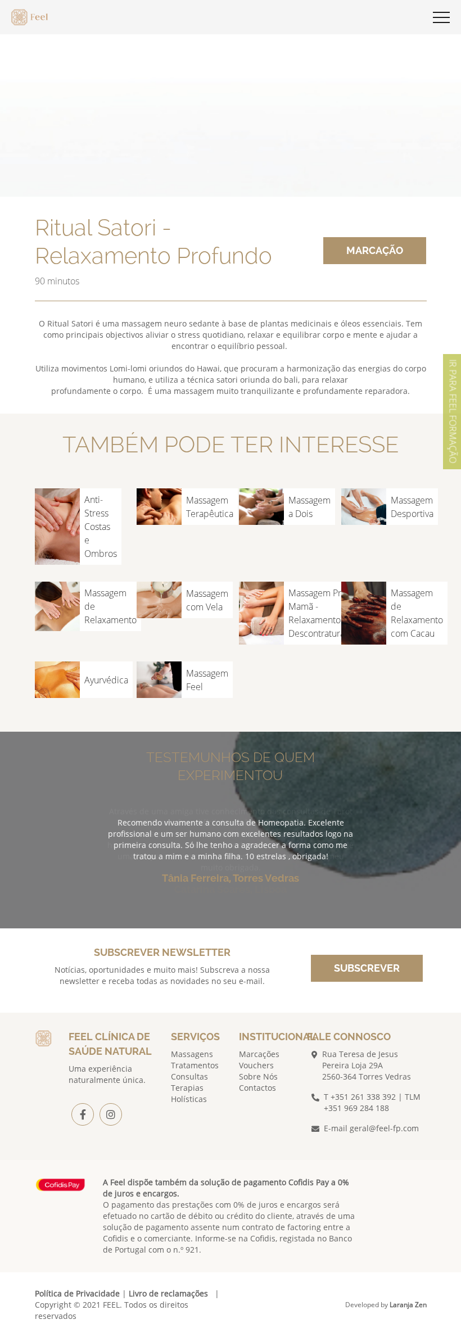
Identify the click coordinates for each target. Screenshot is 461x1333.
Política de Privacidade (77, 1293)
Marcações (259, 1054)
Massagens (192, 1054)
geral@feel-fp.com (384, 1128)
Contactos (257, 1087)
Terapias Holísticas (189, 1093)
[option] (230, 862)
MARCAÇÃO (374, 250)
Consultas (189, 1076)
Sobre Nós (258, 1076)
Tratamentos (195, 1065)
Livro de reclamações (168, 1293)
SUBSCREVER (367, 968)
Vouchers (256, 1065)
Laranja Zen (408, 1304)
